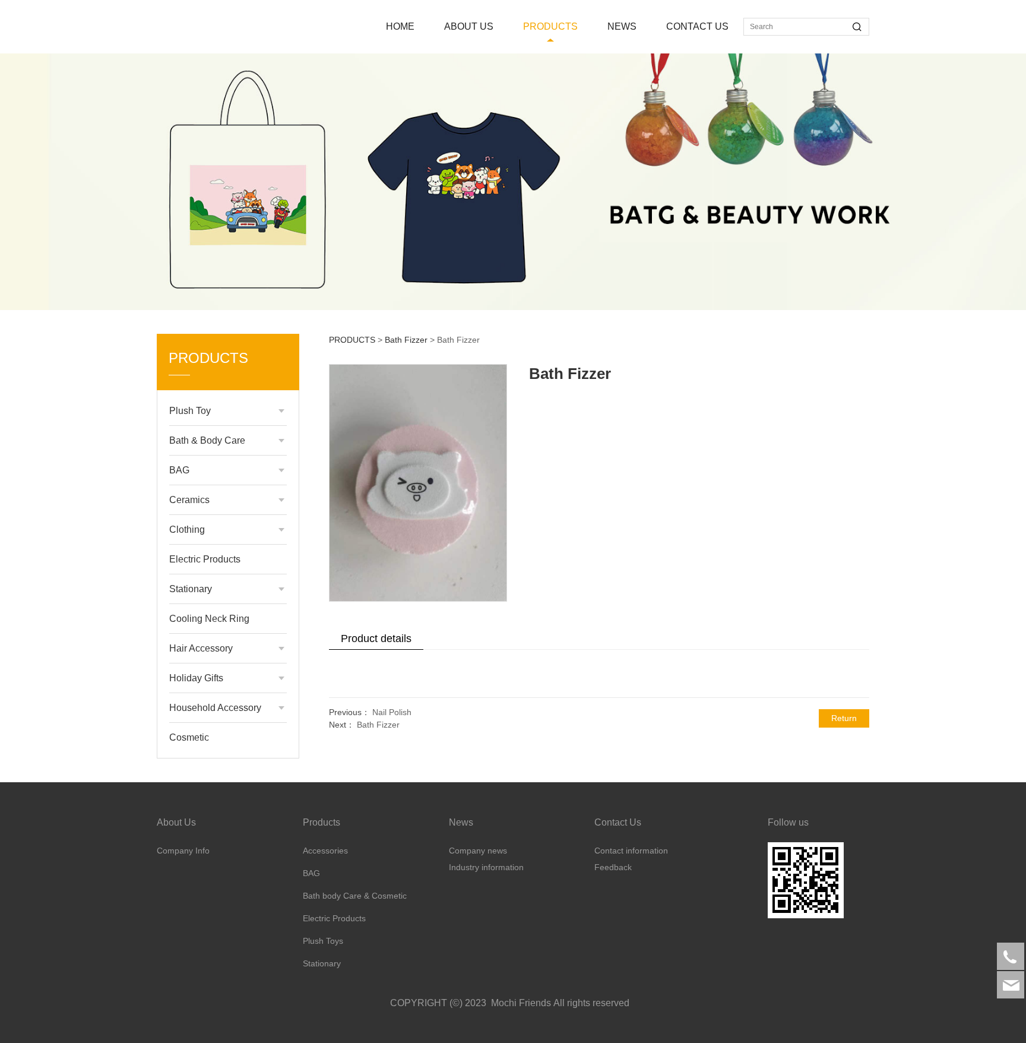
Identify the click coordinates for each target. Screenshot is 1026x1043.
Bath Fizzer (406, 339)
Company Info (183, 850)
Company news (478, 850)
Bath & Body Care (207, 440)
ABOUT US (468, 26)
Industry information (486, 867)
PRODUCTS (550, 26)
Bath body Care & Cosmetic (355, 895)
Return (844, 718)
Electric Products (204, 559)
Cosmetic (189, 737)
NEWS (621, 26)
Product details (376, 638)
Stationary (190, 589)
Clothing (187, 529)
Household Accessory (215, 708)
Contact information (631, 850)
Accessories (325, 850)
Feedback (613, 867)
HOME (400, 26)
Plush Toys (323, 941)
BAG (179, 470)
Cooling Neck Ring (209, 619)
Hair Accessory (201, 648)
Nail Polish (391, 712)
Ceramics (189, 500)
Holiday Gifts (196, 678)
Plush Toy (190, 411)
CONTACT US (697, 26)
